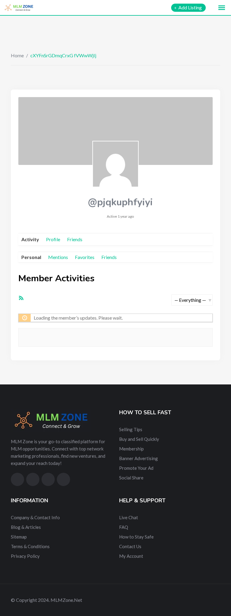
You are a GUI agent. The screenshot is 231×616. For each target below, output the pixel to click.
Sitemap (19, 536)
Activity (30, 239)
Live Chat (128, 517)
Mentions (58, 257)
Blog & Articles (26, 527)
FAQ (123, 527)
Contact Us (130, 546)
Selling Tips (130, 429)
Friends (74, 239)
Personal (31, 257)
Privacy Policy (25, 556)
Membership (131, 448)
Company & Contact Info (35, 517)
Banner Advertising (138, 458)
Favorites (84, 257)
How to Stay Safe (136, 536)
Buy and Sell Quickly (139, 439)
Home (17, 55)
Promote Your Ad (136, 468)
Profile (53, 239)
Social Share (131, 477)
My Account (131, 556)
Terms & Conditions (30, 546)
